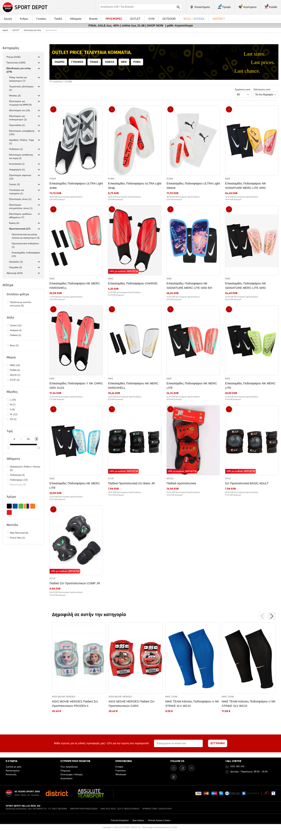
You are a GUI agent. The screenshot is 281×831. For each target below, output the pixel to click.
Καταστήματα (12, 770)
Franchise (120, 770)
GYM (151, 18)
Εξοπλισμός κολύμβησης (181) (22, 133)
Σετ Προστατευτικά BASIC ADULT (247, 483)
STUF (111, 478)
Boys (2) (14, 345)
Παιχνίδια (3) (15, 267)
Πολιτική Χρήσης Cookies (159, 820)
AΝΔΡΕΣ (59, 61)
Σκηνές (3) (14, 184)
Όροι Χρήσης (138, 820)
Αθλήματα (75, 18)
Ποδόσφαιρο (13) (19, 479)
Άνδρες (24, 18)
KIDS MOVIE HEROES (63, 696)
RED (9, 512)
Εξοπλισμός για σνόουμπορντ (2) (18, 118)
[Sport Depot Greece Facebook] (182, 768)
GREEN (21, 506)
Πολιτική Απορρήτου (120, 820)
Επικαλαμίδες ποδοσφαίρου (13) (26, 254)
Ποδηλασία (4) (17, 475)
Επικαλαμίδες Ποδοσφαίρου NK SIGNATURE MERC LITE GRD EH (189, 285)
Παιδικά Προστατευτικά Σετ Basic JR (131, 483)
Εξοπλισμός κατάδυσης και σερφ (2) (21, 156)
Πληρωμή (65, 770)
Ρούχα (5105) (13, 57)
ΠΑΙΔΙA (94, 61)
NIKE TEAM (171, 696)
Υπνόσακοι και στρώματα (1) (16, 192)
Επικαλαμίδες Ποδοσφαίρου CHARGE (132, 283)
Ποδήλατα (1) (16, 149)
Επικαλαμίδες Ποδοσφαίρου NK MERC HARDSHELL (74, 285)
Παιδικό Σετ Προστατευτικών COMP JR (74, 583)
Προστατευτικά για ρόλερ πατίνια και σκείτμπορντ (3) (26, 236)
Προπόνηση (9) (18, 484)
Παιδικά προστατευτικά (181, 483)
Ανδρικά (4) (16, 330)
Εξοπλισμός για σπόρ (32, 30)
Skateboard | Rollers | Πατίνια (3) (25, 468)
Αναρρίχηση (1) (17, 169)
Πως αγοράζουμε (69, 766)
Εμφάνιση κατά (242, 89)
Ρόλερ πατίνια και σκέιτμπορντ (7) (18, 79)
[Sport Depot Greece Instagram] (173, 768)
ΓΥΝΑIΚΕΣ (77, 61)
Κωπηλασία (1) (17, 164)
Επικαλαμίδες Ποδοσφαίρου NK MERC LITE (192, 385)
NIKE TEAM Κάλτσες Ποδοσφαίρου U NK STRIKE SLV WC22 (192, 703)
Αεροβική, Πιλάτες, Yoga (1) (21, 142)
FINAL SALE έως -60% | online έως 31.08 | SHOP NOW (126, 25)
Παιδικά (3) (15, 335)
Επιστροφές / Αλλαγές (71, 774)
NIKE (124, 61)
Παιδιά (58, 18)
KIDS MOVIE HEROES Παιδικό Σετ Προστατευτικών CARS (131, 703)
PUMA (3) (15, 370)
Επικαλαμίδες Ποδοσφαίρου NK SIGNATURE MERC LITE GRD (245, 186)
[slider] (8, 444)
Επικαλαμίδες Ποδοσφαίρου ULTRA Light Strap (134, 186)
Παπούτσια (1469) (16, 62)
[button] (262, 616)
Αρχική (8, 18)
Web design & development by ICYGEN (159, 827)
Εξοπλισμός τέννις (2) (20, 199)
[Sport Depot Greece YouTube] (191, 768)
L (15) (13, 399)
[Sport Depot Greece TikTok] (173, 777)
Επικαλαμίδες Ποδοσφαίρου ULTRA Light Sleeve (193, 186)
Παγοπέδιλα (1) (17, 125)
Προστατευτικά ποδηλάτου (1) (25, 245)
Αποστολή (11, 774)
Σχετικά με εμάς (13, 766)
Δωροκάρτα (66, 778)
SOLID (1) (15, 375)
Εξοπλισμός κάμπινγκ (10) (20, 177)
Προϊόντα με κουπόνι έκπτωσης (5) (20, 304)
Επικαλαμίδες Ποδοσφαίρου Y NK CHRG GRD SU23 (76, 385)
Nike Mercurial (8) (19, 532)
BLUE (15, 506)
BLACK (9, 506)
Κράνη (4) (14, 223)
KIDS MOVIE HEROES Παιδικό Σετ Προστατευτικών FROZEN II (75, 703)
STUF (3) (15, 380)
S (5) (12, 409)
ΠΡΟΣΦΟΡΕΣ (114, 18)
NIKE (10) (15, 365)
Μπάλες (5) (15, 95)
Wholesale (120, 774)
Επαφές (119, 766)
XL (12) (13, 414)
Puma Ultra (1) (17, 537)
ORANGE (32, 506)
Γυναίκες (41, 18)
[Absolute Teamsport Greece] (91, 793)
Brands (93, 18)
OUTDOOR (169, 18)
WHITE (15, 512)
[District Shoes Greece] (56, 793)
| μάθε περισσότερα (179, 25)
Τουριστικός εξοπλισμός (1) (21, 88)
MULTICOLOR (26, 506)
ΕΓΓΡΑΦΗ (218, 743)
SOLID (170, 478)
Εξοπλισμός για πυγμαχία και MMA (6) (20, 103)
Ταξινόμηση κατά (261, 89)
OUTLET (135, 18)
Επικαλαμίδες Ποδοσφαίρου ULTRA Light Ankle (76, 186)
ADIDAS (109, 61)
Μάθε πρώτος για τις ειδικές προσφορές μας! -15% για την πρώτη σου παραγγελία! (101, 743)
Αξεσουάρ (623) (15, 273)
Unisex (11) (16, 325)
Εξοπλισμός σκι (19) (19, 110)
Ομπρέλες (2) (16, 261)
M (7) (12, 404)
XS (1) (13, 419)
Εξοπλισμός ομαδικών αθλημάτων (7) (20, 216)
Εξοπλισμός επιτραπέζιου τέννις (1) (21, 206)
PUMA (137, 61)
